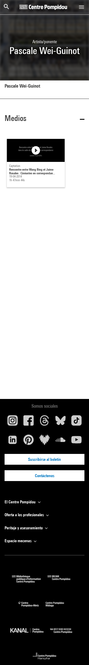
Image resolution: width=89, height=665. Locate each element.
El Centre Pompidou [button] (21, 501)
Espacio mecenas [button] (18, 540)
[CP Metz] (32, 607)
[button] (44, 119)
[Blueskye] (60, 422)
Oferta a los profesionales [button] (25, 514)
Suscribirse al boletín (44, 459)
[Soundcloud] (60, 441)
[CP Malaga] (58, 607)
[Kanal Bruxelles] (30, 634)
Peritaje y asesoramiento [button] (24, 527)
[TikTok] (76, 422)
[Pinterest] (29, 441)
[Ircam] (62, 581)
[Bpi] (29, 581)
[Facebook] (29, 422)
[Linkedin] (13, 441)
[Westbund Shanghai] (64, 634)
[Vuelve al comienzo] (78, 654)
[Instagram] (13, 422)
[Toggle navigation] (81, 7)
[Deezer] (44, 441)
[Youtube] (76, 441)
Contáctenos (44, 475)
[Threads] (44, 422)
